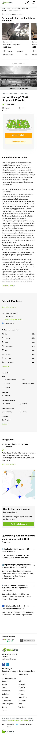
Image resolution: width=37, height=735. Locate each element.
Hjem (3, 8)
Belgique (5, 697)
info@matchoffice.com (9, 659)
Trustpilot (5, 627)
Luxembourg (6, 700)
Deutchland (6, 691)
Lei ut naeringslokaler (27, 671)
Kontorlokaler (16, 8)
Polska (21, 694)
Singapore (22, 700)
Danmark (5, 681)
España (4, 707)
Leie (8, 8)
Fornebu (4, 10)
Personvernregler (13, 720)
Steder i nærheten (18, 142)
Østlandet (25, 8)
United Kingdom (7, 704)
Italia (20, 681)
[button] (27, 26)
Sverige (4, 684)
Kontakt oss (23, 674)
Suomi (4, 687)
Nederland (5, 694)
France (4, 710)
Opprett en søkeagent (9, 671)
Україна (21, 691)
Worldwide (22, 707)
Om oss (4, 674)
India (20, 704)
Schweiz (21, 687)
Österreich (22, 684)
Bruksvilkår (24, 720)
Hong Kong (22, 697)
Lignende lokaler (18, 135)
